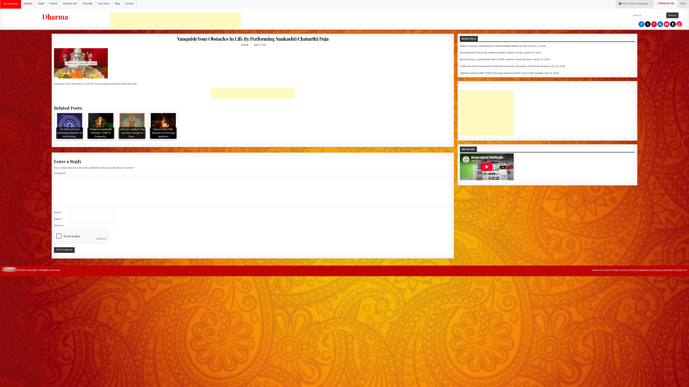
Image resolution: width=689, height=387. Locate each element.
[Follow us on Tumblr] (673, 24)
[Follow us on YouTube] (666, 24)
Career (607, 270)
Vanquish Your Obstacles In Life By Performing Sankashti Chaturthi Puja (253, 39)
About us (597, 270)
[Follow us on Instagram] (679, 24)
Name (58, 212)
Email (58, 219)
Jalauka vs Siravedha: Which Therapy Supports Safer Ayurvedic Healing (501, 73)
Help (615, 270)
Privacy (624, 270)
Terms (633, 270)
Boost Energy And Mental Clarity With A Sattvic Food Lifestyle (495, 59)
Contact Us (681, 270)
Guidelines (644, 270)
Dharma (55, 16)
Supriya (244, 44)
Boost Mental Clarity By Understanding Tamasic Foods (491, 52)
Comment (60, 173)
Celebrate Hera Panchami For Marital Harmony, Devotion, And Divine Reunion (505, 66)
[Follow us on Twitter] (648, 24)
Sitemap (656, 270)
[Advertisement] (175, 20)
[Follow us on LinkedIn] (660, 24)
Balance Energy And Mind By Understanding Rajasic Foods (493, 46)
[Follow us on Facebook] (641, 24)
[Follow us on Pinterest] (654, 24)
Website (59, 225)
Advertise (668, 270)
